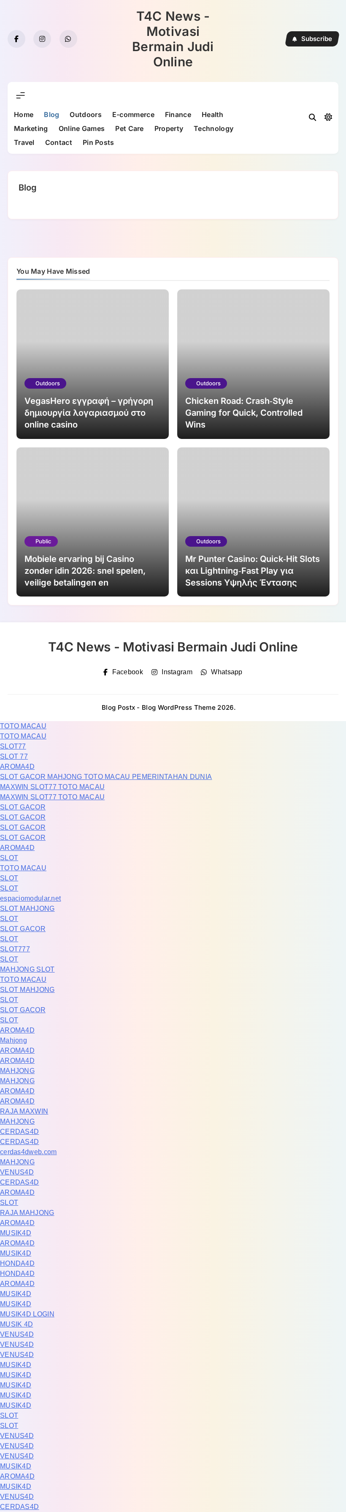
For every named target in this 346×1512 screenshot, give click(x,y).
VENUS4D (17, 1172)
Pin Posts (98, 142)
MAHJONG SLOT (27, 969)
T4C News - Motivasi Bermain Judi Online (173, 38)
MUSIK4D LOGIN (27, 1314)
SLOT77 (13, 746)
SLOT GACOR (23, 807)
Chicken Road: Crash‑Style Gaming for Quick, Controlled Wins (244, 413)
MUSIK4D (15, 1233)
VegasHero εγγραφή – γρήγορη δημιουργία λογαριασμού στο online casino (88, 413)
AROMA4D (17, 766)
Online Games (82, 128)
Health (213, 114)
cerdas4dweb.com (28, 1151)
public (43, 541)
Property (168, 128)
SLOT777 (15, 949)
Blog (51, 114)
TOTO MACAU (23, 726)
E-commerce (133, 114)
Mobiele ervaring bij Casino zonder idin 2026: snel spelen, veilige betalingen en (85, 571)
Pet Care (129, 128)
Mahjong (13, 1040)
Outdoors (85, 114)
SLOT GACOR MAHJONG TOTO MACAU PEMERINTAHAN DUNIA (106, 776)
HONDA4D (17, 1263)
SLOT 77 (14, 756)
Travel (24, 142)
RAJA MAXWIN (24, 1111)
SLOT (9, 857)
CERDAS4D (19, 1131)
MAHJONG (17, 1070)
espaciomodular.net (30, 898)
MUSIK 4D (16, 1324)
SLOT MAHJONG (27, 908)
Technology (213, 128)
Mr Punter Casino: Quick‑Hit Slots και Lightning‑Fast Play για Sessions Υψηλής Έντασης (252, 571)
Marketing (31, 128)
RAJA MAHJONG (27, 1212)
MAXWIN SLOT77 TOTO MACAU (52, 786)
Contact (58, 142)
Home (23, 114)
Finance (178, 114)
